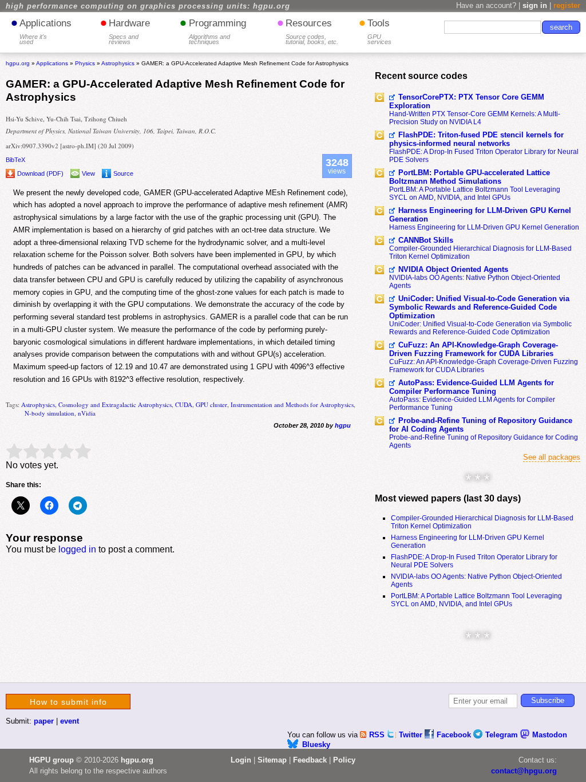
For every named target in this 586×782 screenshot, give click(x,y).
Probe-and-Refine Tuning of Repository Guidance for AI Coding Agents (480, 424)
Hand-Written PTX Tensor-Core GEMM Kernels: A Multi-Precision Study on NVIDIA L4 (474, 118)
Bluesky (316, 744)
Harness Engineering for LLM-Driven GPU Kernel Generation (480, 214)
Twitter (412, 734)
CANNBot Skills (425, 240)
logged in (77, 549)
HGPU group (51, 760)
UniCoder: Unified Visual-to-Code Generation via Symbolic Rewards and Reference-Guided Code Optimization (479, 307)
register (566, 5)
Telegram (502, 734)
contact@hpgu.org (524, 771)
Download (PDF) (40, 173)
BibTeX (15, 159)
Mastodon (549, 734)
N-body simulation (49, 413)
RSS (378, 734)
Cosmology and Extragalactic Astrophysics (115, 404)
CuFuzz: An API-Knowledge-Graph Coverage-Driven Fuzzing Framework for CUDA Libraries (473, 349)
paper (44, 721)
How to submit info (68, 701)
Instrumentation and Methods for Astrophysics (292, 404)
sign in (534, 5)
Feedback (310, 760)
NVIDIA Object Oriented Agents (453, 269)
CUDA (183, 404)
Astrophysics (38, 404)
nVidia (87, 413)
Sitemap (272, 760)
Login (241, 760)
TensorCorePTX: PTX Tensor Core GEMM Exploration (466, 101)
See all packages (551, 457)
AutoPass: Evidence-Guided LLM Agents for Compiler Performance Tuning (471, 387)
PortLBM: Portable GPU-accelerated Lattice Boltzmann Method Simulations (469, 176)
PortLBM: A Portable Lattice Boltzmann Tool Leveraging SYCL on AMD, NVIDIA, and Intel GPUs (474, 193)
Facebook (455, 734)
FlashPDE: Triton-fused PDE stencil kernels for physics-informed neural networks (476, 139)
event (69, 721)
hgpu (343, 425)
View (88, 173)
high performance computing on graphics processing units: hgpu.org (148, 6)
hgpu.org (18, 63)
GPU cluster (211, 404)
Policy (344, 760)
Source (123, 173)
